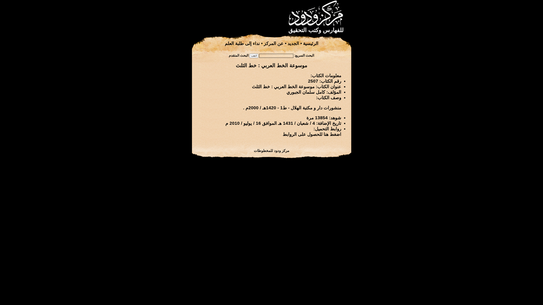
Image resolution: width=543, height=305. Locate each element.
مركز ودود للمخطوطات (271, 150)
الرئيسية (310, 43)
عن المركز (274, 43)
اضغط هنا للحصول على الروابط (312, 134)
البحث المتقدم (239, 55)
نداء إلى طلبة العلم (242, 43)
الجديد (293, 43)
